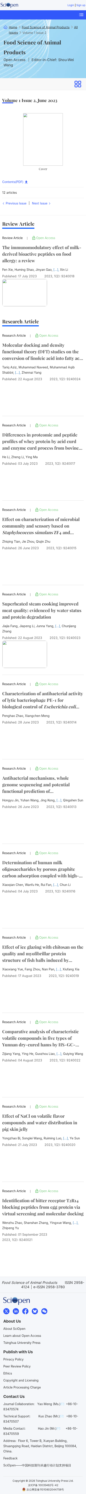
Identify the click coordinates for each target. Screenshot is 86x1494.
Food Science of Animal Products (32, 47)
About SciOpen (14, 1328)
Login (70, 5)
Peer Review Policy (17, 1366)
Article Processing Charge (22, 1387)
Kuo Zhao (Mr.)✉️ (51, 1416)
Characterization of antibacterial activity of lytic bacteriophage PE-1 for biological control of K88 (42, 700)
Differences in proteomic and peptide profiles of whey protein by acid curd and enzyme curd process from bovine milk (40, 441)
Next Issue (40, 203)
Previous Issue (15, 203)
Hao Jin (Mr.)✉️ (49, 1428)
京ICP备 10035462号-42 (43, 1485)
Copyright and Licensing (21, 1380)
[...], (56, 269)
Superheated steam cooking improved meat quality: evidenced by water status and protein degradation (41, 610)
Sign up (80, 5)
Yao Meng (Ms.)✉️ (50, 1404)
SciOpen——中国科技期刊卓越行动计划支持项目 (37, 1465)
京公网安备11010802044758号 (45, 1489)
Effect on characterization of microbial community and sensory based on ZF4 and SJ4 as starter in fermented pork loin (43, 526)
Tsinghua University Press (21, 1342)
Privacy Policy (13, 1359)
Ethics (7, 1373)
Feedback (10, 1458)
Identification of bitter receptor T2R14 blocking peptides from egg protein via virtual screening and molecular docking (43, 1206)
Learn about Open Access (22, 1335)
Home (13, 27)
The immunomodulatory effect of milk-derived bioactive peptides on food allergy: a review (41, 253)
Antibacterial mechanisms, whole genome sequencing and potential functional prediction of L (36, 784)
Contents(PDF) (13, 182)
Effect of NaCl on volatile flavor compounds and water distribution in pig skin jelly (39, 1122)
